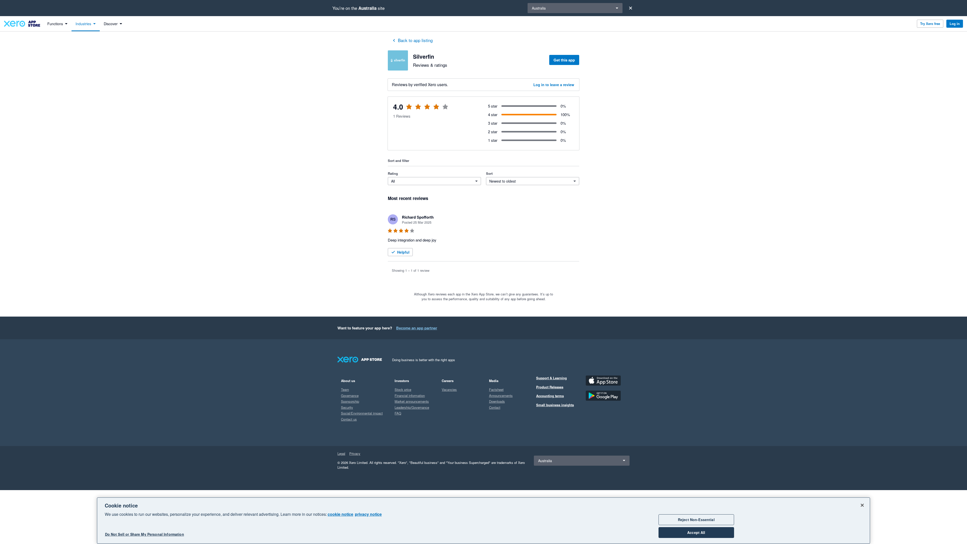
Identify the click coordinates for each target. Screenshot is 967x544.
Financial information (410, 395)
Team (345, 389)
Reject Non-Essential (696, 519)
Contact (494, 407)
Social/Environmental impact (362, 413)
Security (347, 407)
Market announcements (412, 401)
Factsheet (496, 389)
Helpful (403, 252)
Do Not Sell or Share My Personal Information (144, 534)
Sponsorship (350, 401)
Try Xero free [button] (930, 23)
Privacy (354, 453)
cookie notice (340, 514)
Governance (350, 395)
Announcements (501, 395)
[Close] (631, 8)
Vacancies (449, 389)
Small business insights (555, 404)
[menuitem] (57, 23)
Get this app (564, 60)
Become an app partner (416, 328)
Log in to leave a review (553, 84)
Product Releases (549, 387)
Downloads (497, 401)
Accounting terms (550, 395)
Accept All (696, 532)
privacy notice (368, 514)
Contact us (349, 419)
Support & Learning (551, 378)
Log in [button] (955, 23)
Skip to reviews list (418, 110)
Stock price (403, 389)
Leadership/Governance (412, 407)
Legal (341, 453)
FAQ (398, 413)
